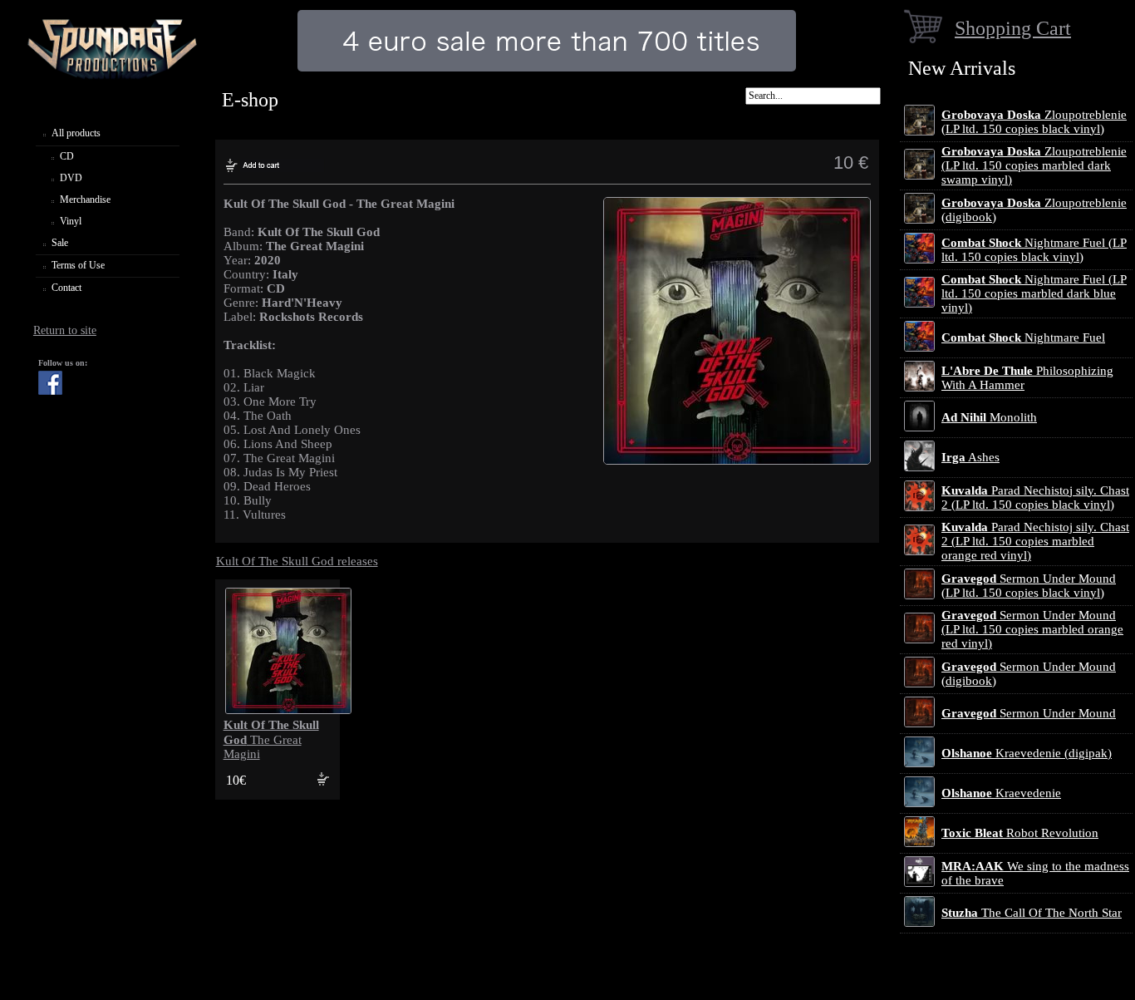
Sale (60, 243)
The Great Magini (271, 739)
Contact (66, 287)
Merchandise (85, 199)
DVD (71, 178)
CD (67, 156)
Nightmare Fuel (1023, 337)
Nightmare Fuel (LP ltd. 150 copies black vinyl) (1034, 250)
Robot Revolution (1019, 833)
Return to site (64, 330)
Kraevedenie (1001, 793)
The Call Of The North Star (1031, 912)
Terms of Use (78, 265)
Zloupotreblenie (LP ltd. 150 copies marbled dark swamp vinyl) (1034, 165)
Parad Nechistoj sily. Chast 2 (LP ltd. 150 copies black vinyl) (1035, 497)
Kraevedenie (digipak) (1026, 753)
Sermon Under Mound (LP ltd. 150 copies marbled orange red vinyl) (1032, 629)
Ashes (970, 457)
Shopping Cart (1013, 28)
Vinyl (70, 221)
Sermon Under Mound (1028, 713)
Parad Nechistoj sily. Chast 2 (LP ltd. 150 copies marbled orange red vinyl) (1035, 541)
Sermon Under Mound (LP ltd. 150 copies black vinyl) (1028, 585)
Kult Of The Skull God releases (297, 561)
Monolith (989, 417)
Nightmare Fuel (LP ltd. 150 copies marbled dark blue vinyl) (1034, 293)
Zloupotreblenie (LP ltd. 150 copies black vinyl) (1034, 121)
